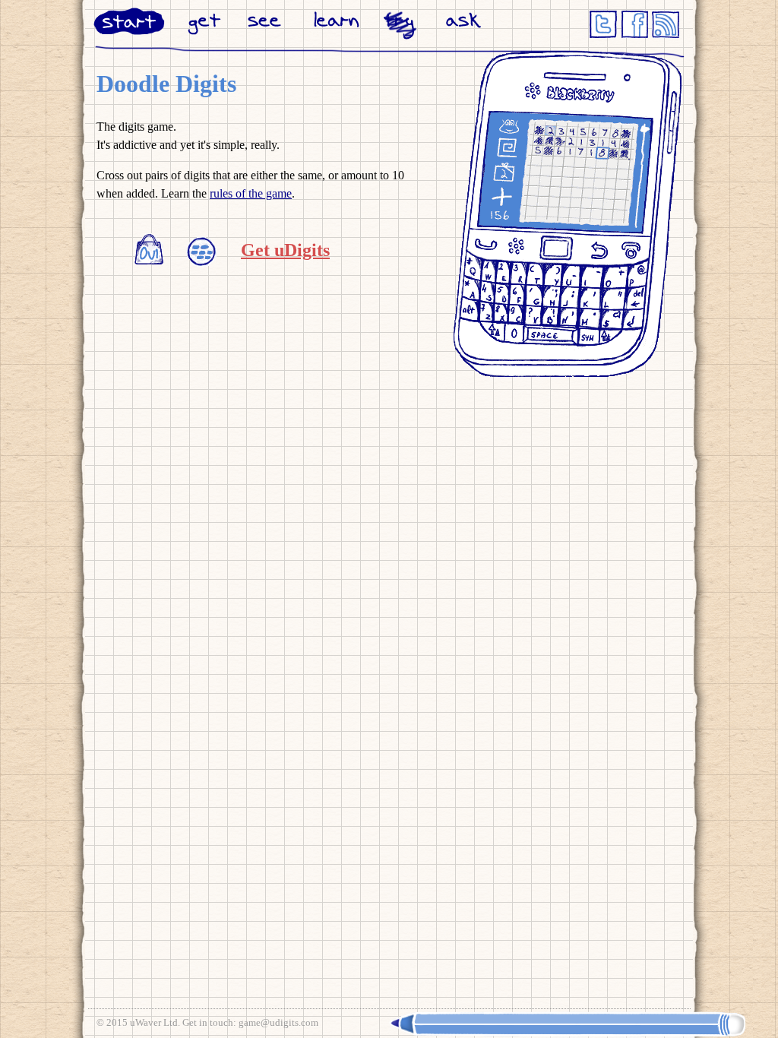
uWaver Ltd (154, 1022)
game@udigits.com (278, 1022)
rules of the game (251, 193)
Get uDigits (285, 250)
